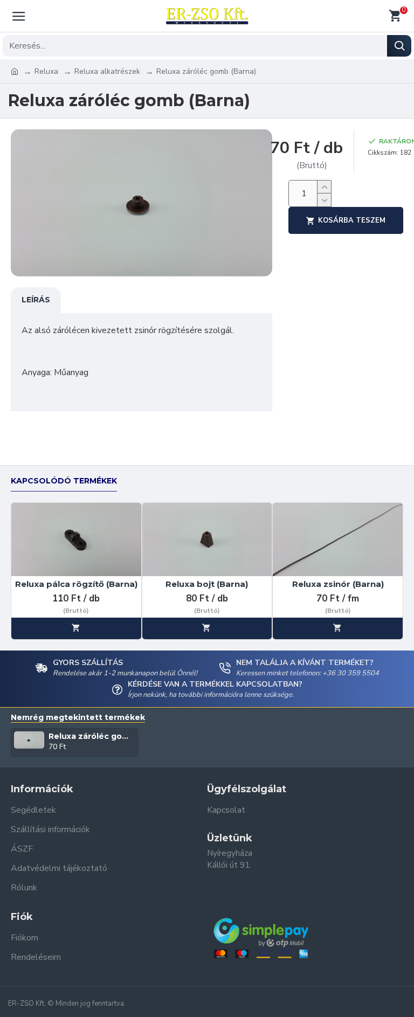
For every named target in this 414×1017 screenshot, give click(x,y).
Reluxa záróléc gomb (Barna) (92, 736)
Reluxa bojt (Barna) (206, 584)
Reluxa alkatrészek (107, 71)
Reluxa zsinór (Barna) (338, 584)
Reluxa (46, 71)
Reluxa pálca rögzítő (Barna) (76, 584)
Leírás (36, 300)
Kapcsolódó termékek (64, 481)
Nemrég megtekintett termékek (78, 717)
